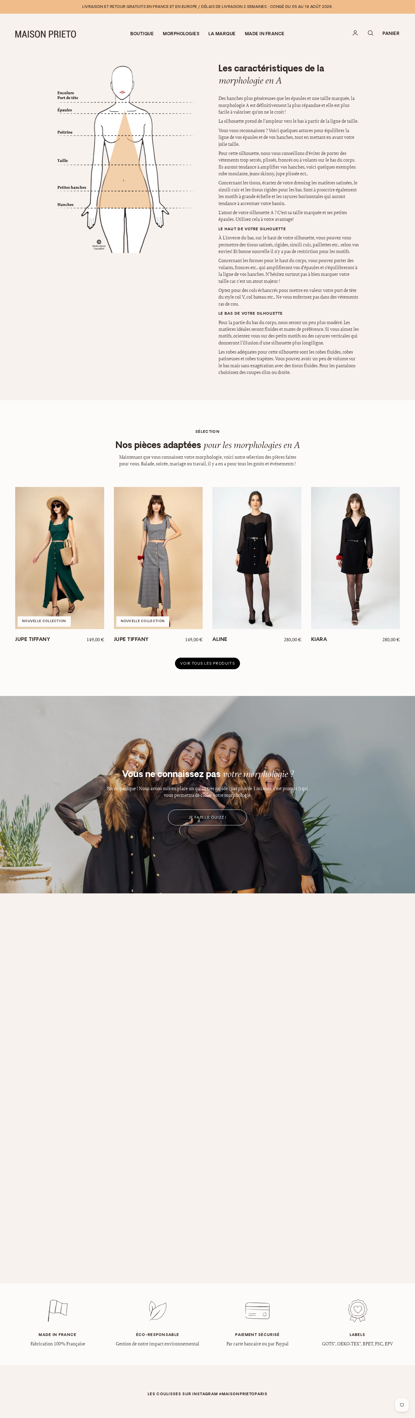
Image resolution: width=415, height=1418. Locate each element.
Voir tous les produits (207, 663)
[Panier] (391, 34)
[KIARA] (355, 558)
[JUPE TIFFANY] (59, 558)
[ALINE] (256, 558)
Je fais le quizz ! (208, 817)
